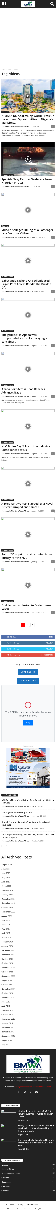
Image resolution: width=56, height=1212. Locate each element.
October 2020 (7, 993)
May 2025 (5, 929)
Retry (28, 722)
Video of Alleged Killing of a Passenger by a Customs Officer (27, 231)
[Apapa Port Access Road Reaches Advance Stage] (28, 369)
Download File (28, 672)
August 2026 (6, 865)
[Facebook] (19, 1092)
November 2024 (8, 955)
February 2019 (7, 1010)
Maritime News (7, 175)
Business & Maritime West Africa (15, 126)
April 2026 (5, 882)
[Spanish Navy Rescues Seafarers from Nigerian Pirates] (28, 159)
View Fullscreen (28, 680)
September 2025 (8, 912)
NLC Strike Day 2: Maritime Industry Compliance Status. (25, 448)
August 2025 (6, 916)
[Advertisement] (28, 37)
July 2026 (5, 869)
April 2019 (5, 1006)
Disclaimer (10, 1204)
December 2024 (8, 950)
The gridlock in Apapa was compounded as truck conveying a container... (24, 338)
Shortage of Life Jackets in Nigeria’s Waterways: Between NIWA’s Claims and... (36, 1143)
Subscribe (48, 655)
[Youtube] (36, 1092)
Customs (5, 226)
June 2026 (5, 873)
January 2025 (7, 946)
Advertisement (32, 1204)
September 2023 (8, 967)
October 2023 (7, 963)
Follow (49, 643)
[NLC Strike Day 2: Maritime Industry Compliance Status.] (28, 426)
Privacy (20, 1204)
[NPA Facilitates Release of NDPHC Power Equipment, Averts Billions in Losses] (8, 1115)
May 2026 (5, 877)
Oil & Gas (5, 1186)
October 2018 (7, 1015)
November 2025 (8, 903)
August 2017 (6, 1040)
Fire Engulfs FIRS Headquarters (17, 812)
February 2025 (7, 942)
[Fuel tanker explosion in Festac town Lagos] (28, 585)
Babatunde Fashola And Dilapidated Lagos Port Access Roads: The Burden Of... (26, 284)
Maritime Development (10, 1173)
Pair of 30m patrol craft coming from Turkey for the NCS (26, 556)
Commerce (5, 1182)
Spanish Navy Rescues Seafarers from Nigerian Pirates (26, 181)
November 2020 (8, 989)
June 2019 (5, 1002)
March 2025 (6, 937)
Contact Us (45, 1204)
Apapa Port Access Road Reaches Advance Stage (23, 390)
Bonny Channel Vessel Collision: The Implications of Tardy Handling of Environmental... (36, 1128)
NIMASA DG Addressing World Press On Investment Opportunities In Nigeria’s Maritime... (27, 119)
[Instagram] (25, 1092)
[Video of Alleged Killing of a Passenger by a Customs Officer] (28, 210)
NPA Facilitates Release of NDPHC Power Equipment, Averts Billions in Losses (35, 1114)
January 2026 (7, 895)
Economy (5, 112)
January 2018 (7, 1023)
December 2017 (8, 1027)
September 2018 (8, 1019)
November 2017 (8, 1032)
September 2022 (8, 976)
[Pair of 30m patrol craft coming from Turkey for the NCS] (28, 534)
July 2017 (5, 1045)
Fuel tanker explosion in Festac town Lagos (26, 606)
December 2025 (8, 899)
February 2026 (7, 890)
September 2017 (8, 1036)
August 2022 (6, 980)
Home (3, 69)
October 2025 (7, 907)
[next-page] (6, 845)
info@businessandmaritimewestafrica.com (33, 1087)
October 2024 (7, 959)
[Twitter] (31, 1092)
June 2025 (5, 925)
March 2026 (6, 886)
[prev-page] (2, 845)
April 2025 (5, 933)
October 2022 (7, 972)
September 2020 (8, 997)
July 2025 (5, 920)
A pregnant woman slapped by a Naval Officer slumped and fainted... (27, 505)
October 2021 (7, 985)
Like (51, 637)
